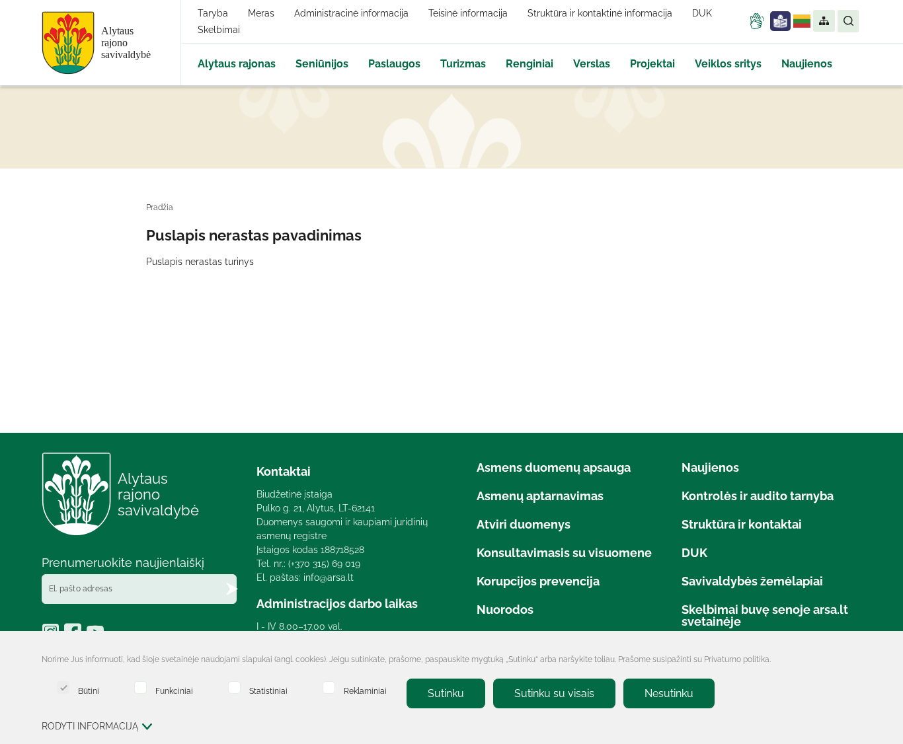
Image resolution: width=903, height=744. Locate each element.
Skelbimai (219, 29)
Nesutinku (669, 693)
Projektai (652, 63)
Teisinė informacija (468, 13)
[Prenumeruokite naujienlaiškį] (232, 589)
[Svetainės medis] (823, 21)
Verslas (591, 63)
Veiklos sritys (728, 63)
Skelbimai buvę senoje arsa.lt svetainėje (765, 615)
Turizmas (463, 63)
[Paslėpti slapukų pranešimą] (848, 661)
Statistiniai (268, 691)
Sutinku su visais (554, 693)
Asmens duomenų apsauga (554, 467)
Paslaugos (394, 63)
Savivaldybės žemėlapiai (752, 581)
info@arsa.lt (328, 577)
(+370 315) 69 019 (324, 563)
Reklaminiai (365, 691)
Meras (261, 13)
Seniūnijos (321, 63)
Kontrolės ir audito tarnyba (758, 496)
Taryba (213, 13)
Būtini (88, 691)
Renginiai (529, 63)
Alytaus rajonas (237, 63)
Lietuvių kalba (801, 21)
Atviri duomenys (523, 524)
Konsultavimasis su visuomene (564, 553)
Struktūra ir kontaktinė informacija (600, 13)
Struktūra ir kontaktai (742, 524)
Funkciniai (174, 691)
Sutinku (446, 693)
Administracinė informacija (351, 13)
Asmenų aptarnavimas (540, 496)
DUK (702, 13)
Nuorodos (505, 609)
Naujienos (806, 63)
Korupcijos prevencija (538, 581)
